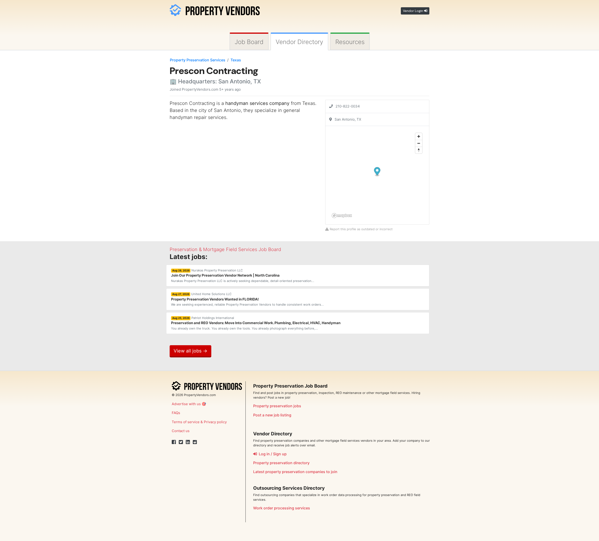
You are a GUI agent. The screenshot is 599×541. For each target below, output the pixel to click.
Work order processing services (281, 508)
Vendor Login (413, 11)
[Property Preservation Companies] (215, 9)
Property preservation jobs (277, 406)
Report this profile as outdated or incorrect (361, 229)
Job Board (249, 41)
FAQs (176, 413)
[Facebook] (174, 442)
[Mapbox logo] (342, 215)
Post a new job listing (272, 415)
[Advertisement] (209, 157)
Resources (350, 41)
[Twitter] (181, 442)
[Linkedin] (188, 442)
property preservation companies (295, 471)
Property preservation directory (281, 462)
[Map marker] (377, 172)
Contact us (181, 431)
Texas (235, 60)
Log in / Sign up (272, 454)
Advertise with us (186, 404)
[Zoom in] (418, 136)
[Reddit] (195, 442)
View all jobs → (190, 351)
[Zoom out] (418, 143)
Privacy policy (215, 422)
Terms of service (186, 422)
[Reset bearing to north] (418, 150)
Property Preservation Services (197, 60)
